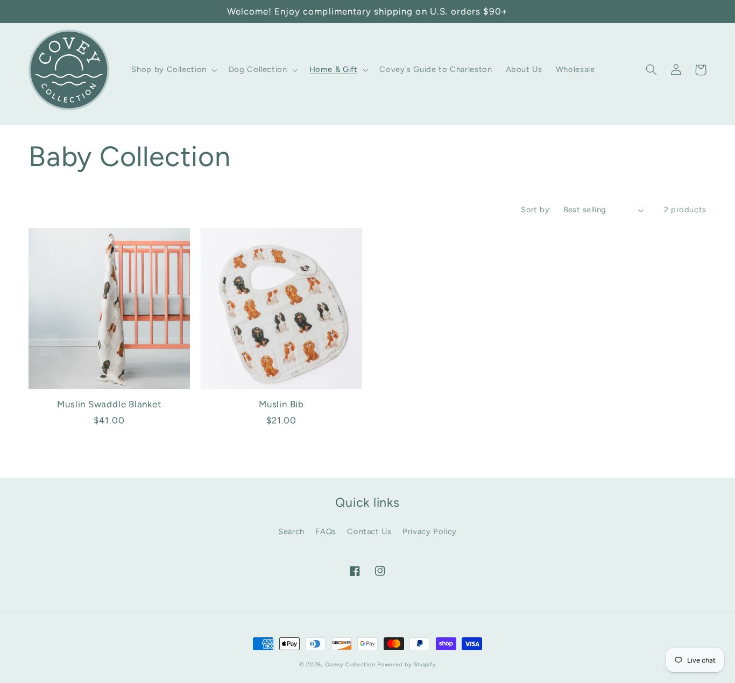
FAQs (325, 531)
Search (291, 531)
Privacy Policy (429, 531)
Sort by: (536, 209)
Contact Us (369, 531)
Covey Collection (350, 664)
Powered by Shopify (406, 664)
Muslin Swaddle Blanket (109, 404)
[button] (173, 70)
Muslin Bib (281, 404)
